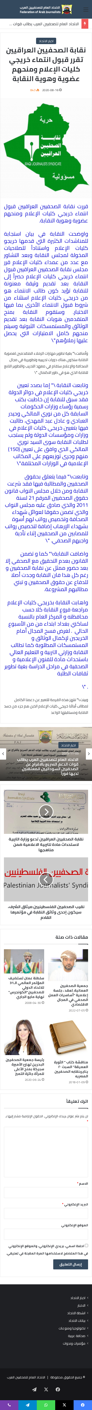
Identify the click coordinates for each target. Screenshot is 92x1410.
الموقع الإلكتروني (74, 1225)
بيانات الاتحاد (76, 1320)
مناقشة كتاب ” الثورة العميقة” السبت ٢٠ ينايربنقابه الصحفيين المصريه (71, 1069)
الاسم (82, 1183)
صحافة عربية (76, 1335)
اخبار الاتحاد (46, 41)
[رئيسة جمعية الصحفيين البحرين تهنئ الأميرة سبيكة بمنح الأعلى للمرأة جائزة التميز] (24, 1036)
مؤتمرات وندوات (74, 1343)
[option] (46, 754)
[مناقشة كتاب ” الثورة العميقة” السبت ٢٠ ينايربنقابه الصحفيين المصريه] (68, 1037)
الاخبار (81, 1305)
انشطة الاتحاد (76, 1313)
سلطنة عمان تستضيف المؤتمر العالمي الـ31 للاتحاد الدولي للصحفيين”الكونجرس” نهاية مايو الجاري (26, 987)
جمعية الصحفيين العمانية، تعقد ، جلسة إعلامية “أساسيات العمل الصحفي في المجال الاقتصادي (68, 995)
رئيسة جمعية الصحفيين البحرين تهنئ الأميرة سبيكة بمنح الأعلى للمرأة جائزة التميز (25, 1067)
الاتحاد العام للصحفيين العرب (26, 1377)
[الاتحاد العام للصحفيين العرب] (46, 9)
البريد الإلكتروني (75, 1204)
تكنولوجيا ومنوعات (72, 1328)
